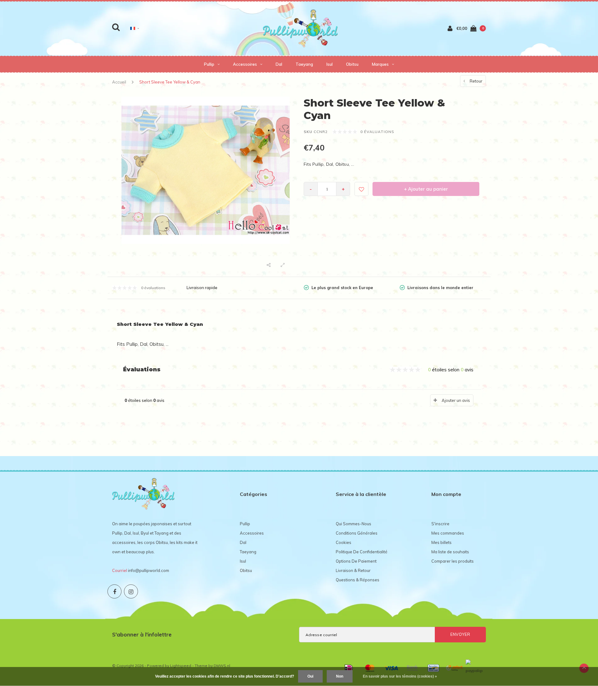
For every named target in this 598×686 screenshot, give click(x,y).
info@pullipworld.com (148, 570)
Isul (329, 64)
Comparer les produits (452, 561)
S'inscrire (440, 523)
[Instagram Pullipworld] (131, 591)
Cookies (343, 542)
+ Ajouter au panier (426, 189)
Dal (279, 64)
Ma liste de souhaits (450, 551)
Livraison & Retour (353, 570)
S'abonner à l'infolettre (142, 634)
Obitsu (352, 64)
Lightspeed (180, 665)
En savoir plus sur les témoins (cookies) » (400, 676)
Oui (310, 676)
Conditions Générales (356, 533)
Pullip (209, 64)
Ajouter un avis (456, 400)
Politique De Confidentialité (361, 551)
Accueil (119, 81)
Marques (380, 64)
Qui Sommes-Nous (353, 523)
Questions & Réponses (357, 579)
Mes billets (441, 542)
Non (339, 676)
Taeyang (304, 64)
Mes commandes (447, 533)
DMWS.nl (222, 665)
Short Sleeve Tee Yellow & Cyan (169, 81)
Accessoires (245, 64)
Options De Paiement (356, 561)
